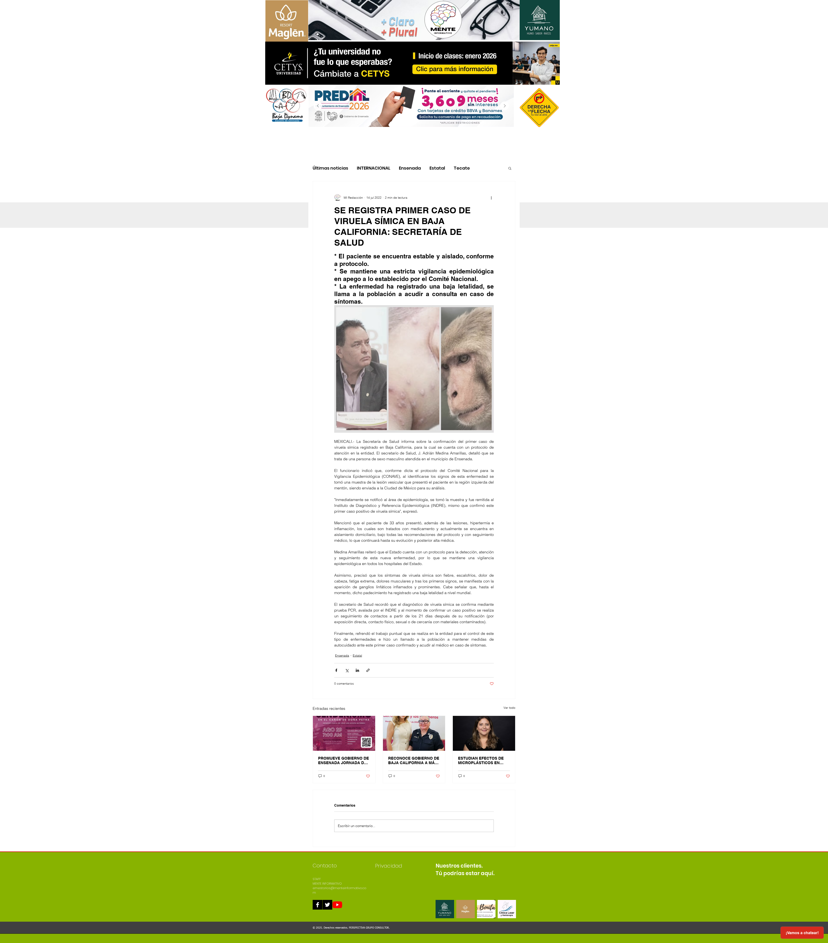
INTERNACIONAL (373, 168)
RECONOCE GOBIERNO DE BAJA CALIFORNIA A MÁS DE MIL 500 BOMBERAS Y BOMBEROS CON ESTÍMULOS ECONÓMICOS (413, 760)
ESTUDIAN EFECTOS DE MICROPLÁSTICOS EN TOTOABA (481, 760)
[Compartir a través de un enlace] (368, 670)
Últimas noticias (330, 168)
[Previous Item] (318, 105)
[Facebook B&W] (317, 905)
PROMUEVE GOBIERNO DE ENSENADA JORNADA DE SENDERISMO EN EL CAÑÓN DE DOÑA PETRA (343, 760)
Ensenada (410, 168)
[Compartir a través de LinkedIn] (357, 670)
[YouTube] (337, 905)
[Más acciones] (491, 197)
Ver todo (509, 708)
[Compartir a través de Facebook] (336, 670)
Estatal (437, 168)
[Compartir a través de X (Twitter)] (347, 670)
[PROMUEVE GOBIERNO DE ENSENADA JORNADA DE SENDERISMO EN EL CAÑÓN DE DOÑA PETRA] (344, 733)
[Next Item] (504, 105)
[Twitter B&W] (327, 905)
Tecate (462, 168)
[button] (510, 168)
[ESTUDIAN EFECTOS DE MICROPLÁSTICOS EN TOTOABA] (484, 733)
